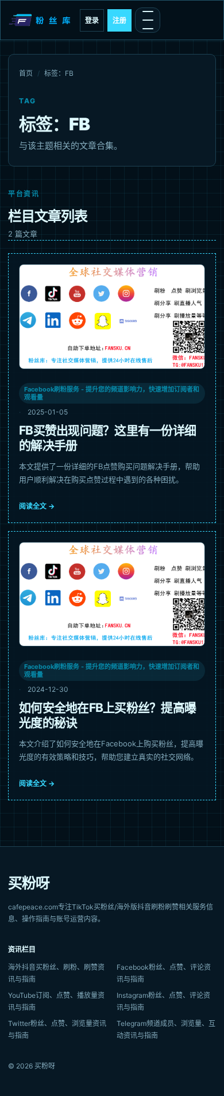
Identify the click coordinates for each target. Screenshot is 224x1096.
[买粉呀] (41, 20)
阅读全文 (37, 506)
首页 (26, 73)
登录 (92, 20)
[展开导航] (147, 20)
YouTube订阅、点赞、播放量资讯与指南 (56, 1001)
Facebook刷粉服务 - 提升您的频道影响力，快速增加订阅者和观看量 (111, 393)
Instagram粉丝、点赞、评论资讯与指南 (163, 1001)
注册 (119, 20)
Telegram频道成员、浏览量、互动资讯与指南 (166, 1029)
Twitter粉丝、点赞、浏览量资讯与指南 (57, 1029)
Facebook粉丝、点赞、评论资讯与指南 (164, 973)
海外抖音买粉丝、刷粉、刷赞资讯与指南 (56, 973)
